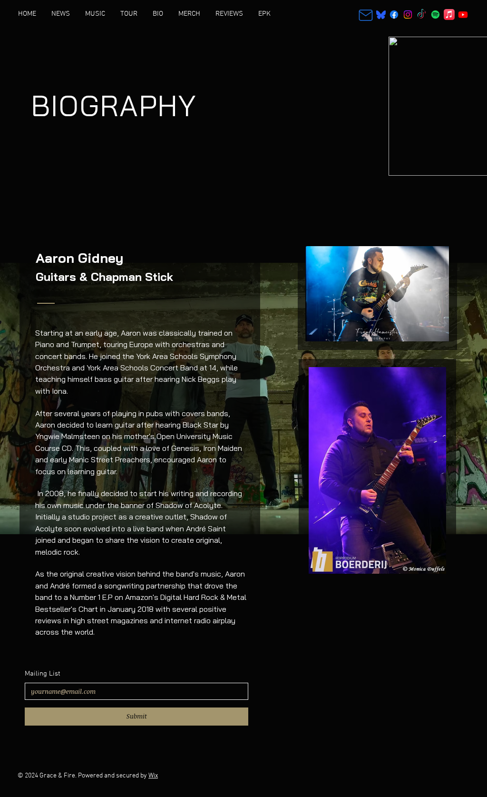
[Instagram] (407, 14)
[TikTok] (421, 14)
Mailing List (42, 673)
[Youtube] (463, 14)
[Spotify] (435, 14)
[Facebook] (394, 14)
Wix (153, 776)
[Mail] (365, 15)
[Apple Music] (449, 14)
